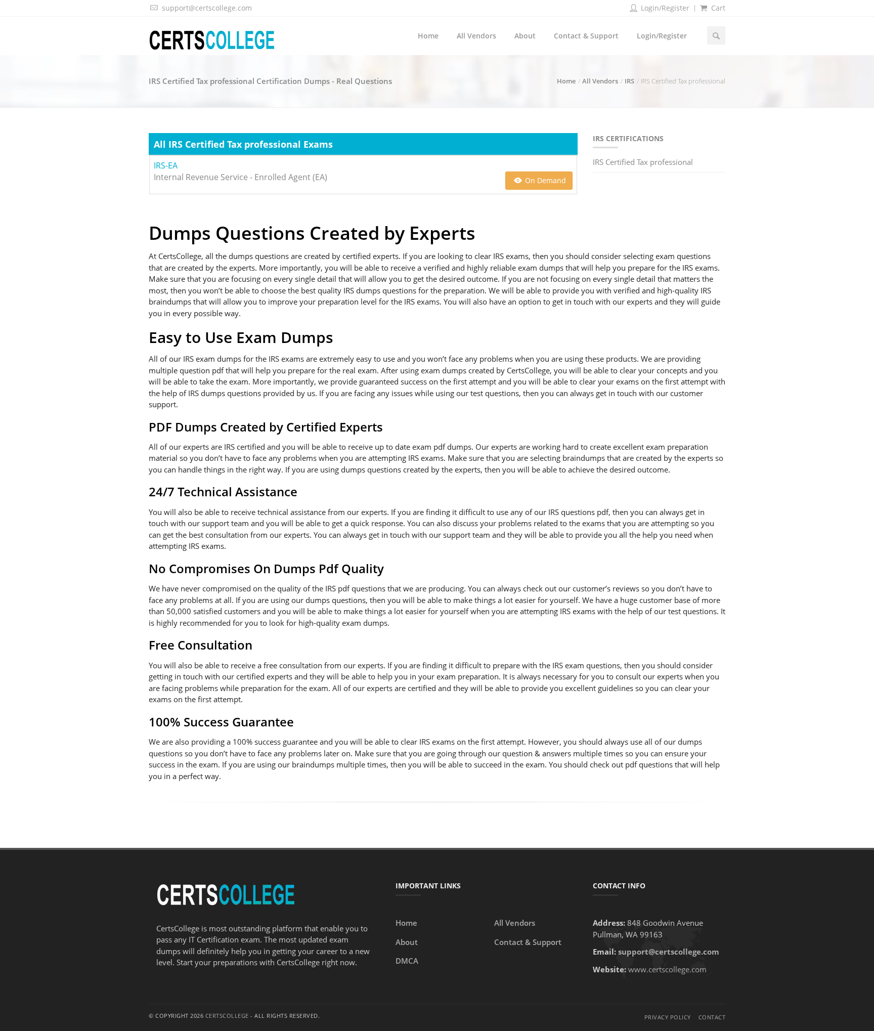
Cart (717, 8)
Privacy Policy (667, 1017)
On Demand (544, 180)
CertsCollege (227, 1015)
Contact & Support (586, 35)
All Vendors (476, 35)
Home (428, 35)
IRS (629, 80)
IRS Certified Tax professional (643, 162)
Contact (712, 1017)
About (525, 35)
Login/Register (664, 8)
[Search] (716, 35)
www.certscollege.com (667, 969)
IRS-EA (166, 165)
